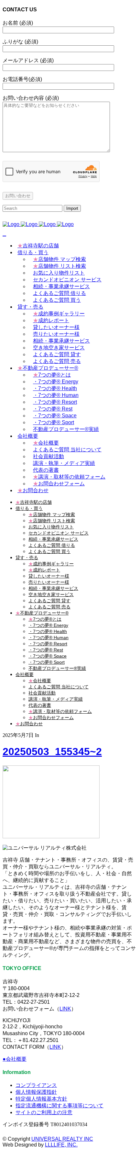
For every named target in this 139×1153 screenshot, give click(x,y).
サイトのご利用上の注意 (44, 1112)
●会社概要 (15, 1059)
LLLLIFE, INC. (61, 1144)
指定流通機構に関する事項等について (59, 1105)
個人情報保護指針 (36, 1092)
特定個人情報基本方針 (41, 1099)
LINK (65, 1009)
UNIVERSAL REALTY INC (62, 1139)
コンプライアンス (36, 1085)
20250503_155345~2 (52, 751)
